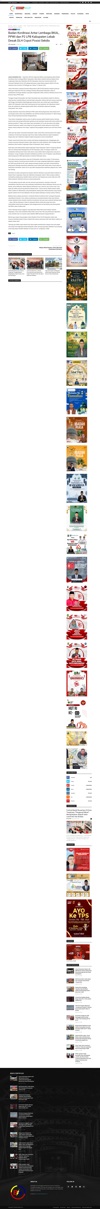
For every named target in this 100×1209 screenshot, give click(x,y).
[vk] (88, 2)
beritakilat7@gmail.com (42, 1194)
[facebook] (80, 2)
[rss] (83, 1186)
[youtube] (91, 2)
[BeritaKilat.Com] (20, 8)
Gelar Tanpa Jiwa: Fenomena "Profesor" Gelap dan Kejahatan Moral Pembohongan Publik (83, 1047)
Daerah (35, 13)
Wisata (11, 17)
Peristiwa (49, 13)
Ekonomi (57, 13)
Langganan (89, 785)
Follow (90, 781)
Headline (14, 29)
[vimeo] (85, 2)
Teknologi (19, 17)
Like (91, 777)
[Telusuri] (90, 21)
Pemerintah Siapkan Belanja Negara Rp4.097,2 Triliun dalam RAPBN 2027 (83, 999)
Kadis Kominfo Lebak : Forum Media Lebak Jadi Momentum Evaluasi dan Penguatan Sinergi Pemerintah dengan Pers (26, 1146)
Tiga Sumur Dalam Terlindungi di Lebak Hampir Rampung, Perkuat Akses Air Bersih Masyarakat (52, 272)
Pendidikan (65, 13)
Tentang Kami (35, 2)
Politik (73, 13)
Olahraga (80, 13)
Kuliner (45, 17)
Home (11, 13)
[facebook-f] (68, 1186)
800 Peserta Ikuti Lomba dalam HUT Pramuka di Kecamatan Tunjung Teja (83, 980)
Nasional (27, 13)
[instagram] (76, 1186)
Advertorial (18, 13)
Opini (87, 13)
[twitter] (83, 2)
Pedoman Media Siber (64, 2)
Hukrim (41, 13)
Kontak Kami (41, 2)
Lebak (18, 29)
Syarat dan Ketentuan (54, 2)
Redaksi (47, 2)
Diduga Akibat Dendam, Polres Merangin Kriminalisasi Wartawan (50, 248)
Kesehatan (38, 17)
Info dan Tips (28, 17)
